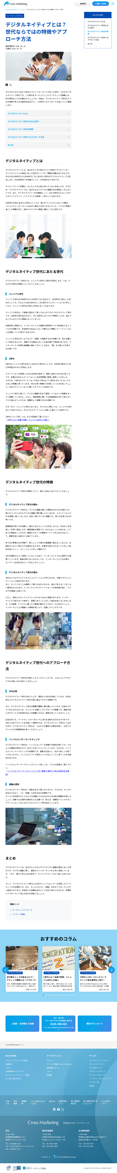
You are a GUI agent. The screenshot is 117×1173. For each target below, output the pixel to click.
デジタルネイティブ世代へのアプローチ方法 (26, 137)
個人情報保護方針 (75, 1102)
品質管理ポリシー (62, 1102)
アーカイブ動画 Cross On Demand (59, 1064)
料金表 (91, 1086)
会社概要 (15, 1102)
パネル (7, 1068)
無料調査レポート (53, 1068)
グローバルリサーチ (96, 1064)
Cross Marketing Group (37, 1102)
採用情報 (24, 1102)
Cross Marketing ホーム (12, 9)
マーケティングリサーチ (22, 910)
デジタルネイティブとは (18, 113)
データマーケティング (97, 1075)
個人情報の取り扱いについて (90, 1102)
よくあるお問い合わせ (13, 1078)
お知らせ (7, 1102)
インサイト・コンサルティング (100, 1078)
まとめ (10, 145)
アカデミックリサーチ (97, 1071)
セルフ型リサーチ (95, 1068)
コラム (23, 9)
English (52, 1101)
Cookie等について (106, 1102)
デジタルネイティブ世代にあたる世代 (23, 121)
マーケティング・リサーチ (98, 1060)
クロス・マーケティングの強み (16, 1060)
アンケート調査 (18, 914)
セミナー (50, 1060)
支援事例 (8, 1064)
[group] (22, 969)
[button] (5, 970)
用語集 (49, 1075)
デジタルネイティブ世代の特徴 (20, 129)
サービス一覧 (94, 1082)
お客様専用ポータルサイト (15, 1071)
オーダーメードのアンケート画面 (17, 1075)
